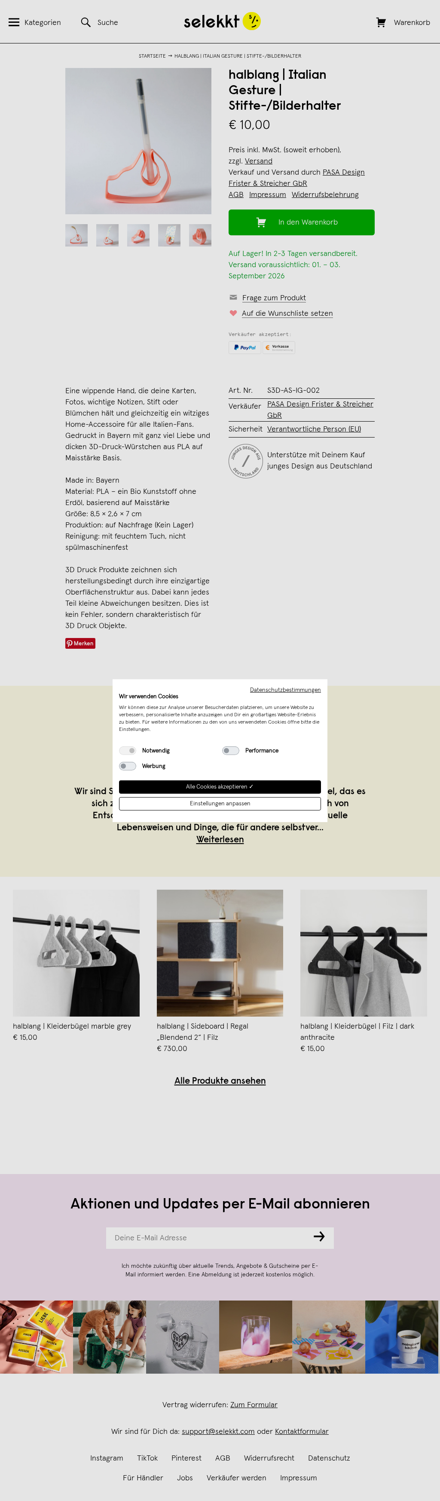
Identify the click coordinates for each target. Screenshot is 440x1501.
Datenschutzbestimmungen (285, 690)
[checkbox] (127, 750)
